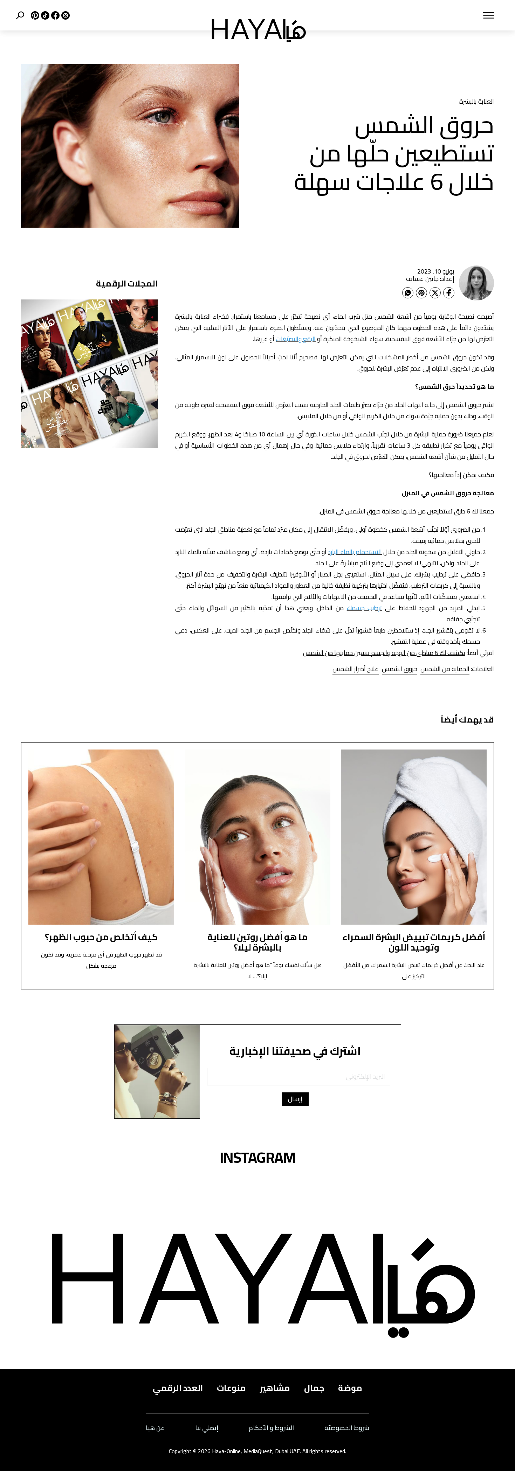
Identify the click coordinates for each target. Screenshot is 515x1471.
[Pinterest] (421, 293)
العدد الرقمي (178, 1388)
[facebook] (54, 15)
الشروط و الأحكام (271, 1428)
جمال (314, 1388)
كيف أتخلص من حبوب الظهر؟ (101, 936)
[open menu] (410, 15)
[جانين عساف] (476, 283)
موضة (350, 1388)
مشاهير (275, 1388)
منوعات (231, 1388)
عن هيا (155, 1428)
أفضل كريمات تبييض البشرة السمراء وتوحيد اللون (413, 941)
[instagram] (65, 15)
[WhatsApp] (408, 293)
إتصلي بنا (207, 1428)
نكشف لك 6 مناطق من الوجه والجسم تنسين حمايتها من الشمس (384, 652)
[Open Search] (20, 15)
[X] (34, 15)
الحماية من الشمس (444, 669)
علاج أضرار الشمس (355, 669)
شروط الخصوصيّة (346, 1428)
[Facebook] (449, 293)
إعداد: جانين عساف (430, 278)
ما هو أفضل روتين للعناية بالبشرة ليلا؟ (257, 941)
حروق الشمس (399, 669)
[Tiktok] (44, 15)
